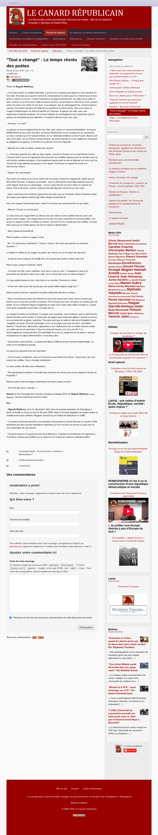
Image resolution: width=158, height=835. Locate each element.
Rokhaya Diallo (132, 306)
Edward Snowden (136, 256)
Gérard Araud (115, 266)
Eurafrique (114, 263)
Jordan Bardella (118, 279)
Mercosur (122, 290)
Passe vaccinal (119, 299)
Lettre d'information (92, 788)
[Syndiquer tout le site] (79, 815)
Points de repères (55, 32)
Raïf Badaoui (138, 300)
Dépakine (120, 256)
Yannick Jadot (118, 316)
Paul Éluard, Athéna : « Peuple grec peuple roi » (126, 82)
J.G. (32, 70)
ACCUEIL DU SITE (18, 51)
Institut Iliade (127, 273)
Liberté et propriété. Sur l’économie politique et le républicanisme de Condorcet (126, 203)
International (59, 39)
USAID (123, 313)
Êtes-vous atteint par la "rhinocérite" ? (127, 95)
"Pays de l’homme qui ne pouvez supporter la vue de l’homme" (125, 101)
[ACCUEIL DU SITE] (79, 16)
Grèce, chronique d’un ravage (123, 177)
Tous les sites (114, 581)
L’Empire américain (95, 39)
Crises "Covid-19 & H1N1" (54, 45)
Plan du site (61, 788)
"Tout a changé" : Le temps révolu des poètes (127, 112)
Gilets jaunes (115, 212)
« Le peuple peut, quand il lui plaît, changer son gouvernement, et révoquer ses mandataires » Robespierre (79, 796)
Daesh (111, 256)
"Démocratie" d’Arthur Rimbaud (124, 87)
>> (146, 136)
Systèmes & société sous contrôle (126, 39)
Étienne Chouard (126, 260)
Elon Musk (112, 260)
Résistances (76, 39)
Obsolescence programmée (119, 296)
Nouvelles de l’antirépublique (23, 45)
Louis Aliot (114, 283)
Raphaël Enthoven (118, 303)
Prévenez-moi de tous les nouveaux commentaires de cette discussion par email (52, 617)
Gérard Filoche (134, 266)
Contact (75, 788)
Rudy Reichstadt (118, 309)
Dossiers (13, 32)
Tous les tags (113, 235)
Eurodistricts (131, 263)
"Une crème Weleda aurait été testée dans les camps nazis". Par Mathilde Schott (123, 667)
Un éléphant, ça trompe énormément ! (88, 32)
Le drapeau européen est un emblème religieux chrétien (127, 170)
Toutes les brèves (115, 632)
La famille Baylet (137, 280)
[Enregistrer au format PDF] (8, 80)
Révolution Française (128, 586)
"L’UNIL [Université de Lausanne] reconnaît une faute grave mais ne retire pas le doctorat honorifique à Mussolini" (123, 716)
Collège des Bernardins (134, 253)
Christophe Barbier (122, 250)
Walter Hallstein (135, 313)
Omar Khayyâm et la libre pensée (125, 91)
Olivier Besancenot (120, 240)
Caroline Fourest (120, 247)
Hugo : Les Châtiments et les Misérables (123, 119)
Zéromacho (134, 317)
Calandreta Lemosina (135, 244)
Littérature (57, 51)
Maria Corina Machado (122, 286)
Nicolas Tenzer (130, 293)
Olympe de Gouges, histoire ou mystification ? (124, 193)
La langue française (118, 218)
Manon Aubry (130, 283)
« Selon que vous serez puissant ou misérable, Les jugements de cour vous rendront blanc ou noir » (126, 73)
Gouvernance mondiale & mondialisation (28, 39)
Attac (121, 244)
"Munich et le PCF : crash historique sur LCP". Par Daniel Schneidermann (122, 690)
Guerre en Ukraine (81, 45)
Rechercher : (113, 132)
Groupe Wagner (120, 270)
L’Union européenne (32, 32)
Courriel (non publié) (20, 519)
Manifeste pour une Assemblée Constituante (124, 161)
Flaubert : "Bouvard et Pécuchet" (125, 106)
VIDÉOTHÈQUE (116, 224)
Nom (12, 508)
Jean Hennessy (131, 276)
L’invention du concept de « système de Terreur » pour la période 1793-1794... (128, 184)
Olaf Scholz (137, 296)
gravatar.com (16, 546)
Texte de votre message (22, 561)
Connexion (14, 3)
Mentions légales (79, 802)
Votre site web (16, 531)
